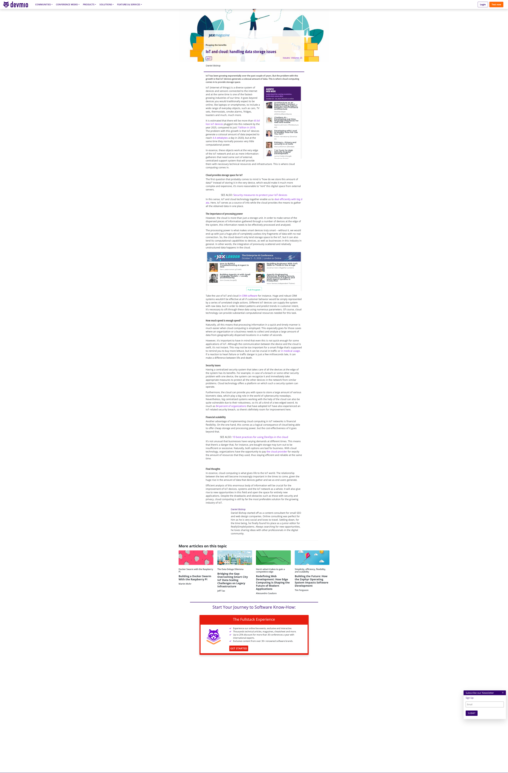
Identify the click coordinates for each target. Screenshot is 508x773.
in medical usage (290, 350)
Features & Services (128, 4)
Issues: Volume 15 (292, 58)
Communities (43, 4)
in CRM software (248, 295)
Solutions (105, 4)
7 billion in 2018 (246, 127)
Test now (496, 4)
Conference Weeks (67, 4)
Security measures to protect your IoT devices (260, 195)
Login (483, 4)
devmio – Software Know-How (17, 4)
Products (89, 4)
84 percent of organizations (231, 406)
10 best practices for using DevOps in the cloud (260, 437)
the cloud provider (277, 451)
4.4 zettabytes (220, 137)
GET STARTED (238, 648)
